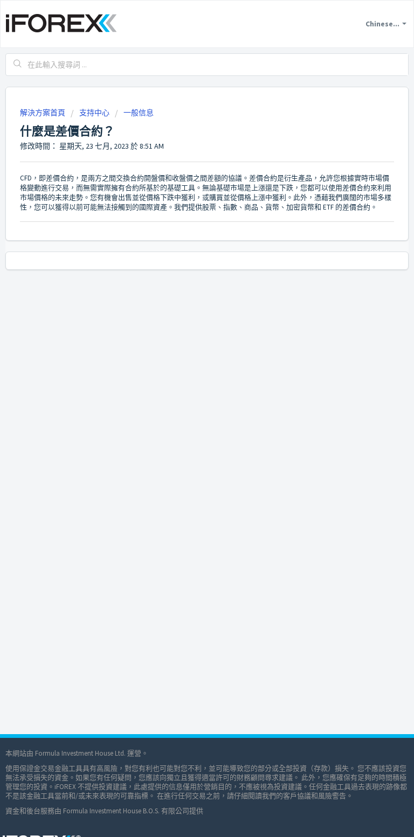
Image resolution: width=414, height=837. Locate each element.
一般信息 (138, 112)
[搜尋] (18, 64)
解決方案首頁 (43, 112)
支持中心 (94, 112)
